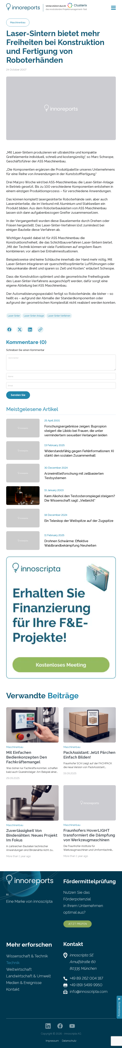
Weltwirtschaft (19, 969)
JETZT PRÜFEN (77, 923)
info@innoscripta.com (89, 991)
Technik (13, 962)
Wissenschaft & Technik (27, 956)
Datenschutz (69, 1040)
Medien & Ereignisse (24, 982)
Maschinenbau (17, 22)
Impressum (52, 1040)
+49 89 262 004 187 (86, 978)
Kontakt (12, 989)
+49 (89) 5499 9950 (86, 985)
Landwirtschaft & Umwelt (28, 976)
